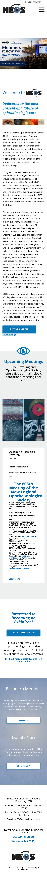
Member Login (9, 334)
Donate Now (23, 766)
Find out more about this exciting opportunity (23, 660)
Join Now (23, 720)
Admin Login (33, 867)
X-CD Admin (23, 869)
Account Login (18, 867)
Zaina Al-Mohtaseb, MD (20, 557)
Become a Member (19, 329)
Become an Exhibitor (24, 632)
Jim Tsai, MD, (28, 536)
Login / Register (34, 2)
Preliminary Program (19, 568)
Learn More (14, 578)
